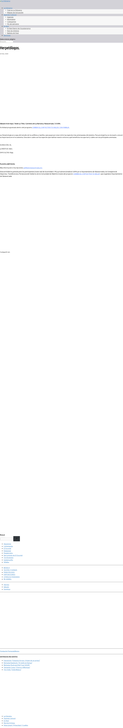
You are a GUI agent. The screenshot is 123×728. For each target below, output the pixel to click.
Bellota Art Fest (13, 33)
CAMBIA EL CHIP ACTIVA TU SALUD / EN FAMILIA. (50, 127)
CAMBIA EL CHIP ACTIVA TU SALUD (86, 174)
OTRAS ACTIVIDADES (12, 577)
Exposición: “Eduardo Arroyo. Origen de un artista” (22, 661)
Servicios (7, 35)
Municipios (11, 19)
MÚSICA (7, 568)
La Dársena (8, 716)
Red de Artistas (13, 31)
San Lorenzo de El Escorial (13, 555)
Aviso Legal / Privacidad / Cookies (16, 725)
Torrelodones (8, 558)
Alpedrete (7, 544)
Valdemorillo (8, 560)
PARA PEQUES (9, 572)
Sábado (6, 587)
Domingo (7, 589)
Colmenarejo (8, 546)
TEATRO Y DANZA (10, 570)
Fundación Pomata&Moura (9, 651)
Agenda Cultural (9, 718)
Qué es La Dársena (14, 10)
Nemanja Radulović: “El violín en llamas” (18, 663)
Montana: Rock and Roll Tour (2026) (17, 665)
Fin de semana (13, 24)
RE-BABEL (7, 579)
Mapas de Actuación (15, 13)
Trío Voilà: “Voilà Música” (12, 670)
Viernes (6, 585)
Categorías (11, 22)
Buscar (2, 535)
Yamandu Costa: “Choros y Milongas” (17, 667)
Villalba (6, 562)
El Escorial (7, 548)
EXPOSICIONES (9, 575)
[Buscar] (16, 538)
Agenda (10, 17)
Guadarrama (8, 553)
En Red (6, 26)
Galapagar (7, 551)
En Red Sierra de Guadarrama (19, 29)
